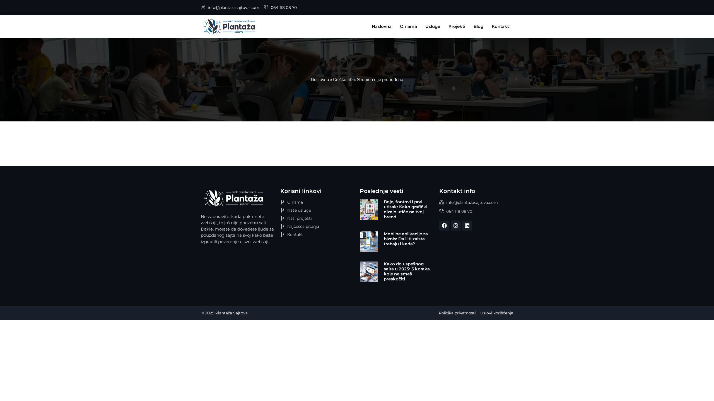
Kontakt (500, 26)
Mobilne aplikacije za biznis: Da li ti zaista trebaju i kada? (406, 238)
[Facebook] (444, 226)
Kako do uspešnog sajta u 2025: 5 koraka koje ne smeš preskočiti (407, 271)
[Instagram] (456, 226)
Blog (478, 26)
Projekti (456, 26)
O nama (408, 26)
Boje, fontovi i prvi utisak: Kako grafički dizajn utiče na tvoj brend (405, 209)
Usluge (432, 26)
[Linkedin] (467, 226)
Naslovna (382, 26)
